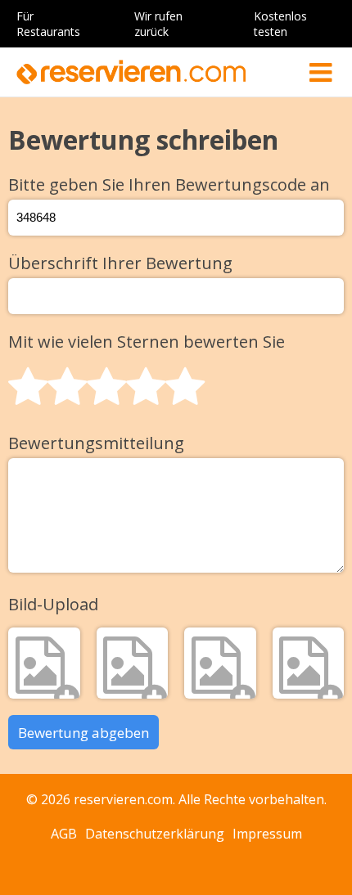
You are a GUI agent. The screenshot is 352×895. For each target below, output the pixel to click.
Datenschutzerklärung (154, 834)
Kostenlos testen (280, 23)
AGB (64, 834)
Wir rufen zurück (158, 23)
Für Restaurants (48, 23)
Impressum (267, 834)
